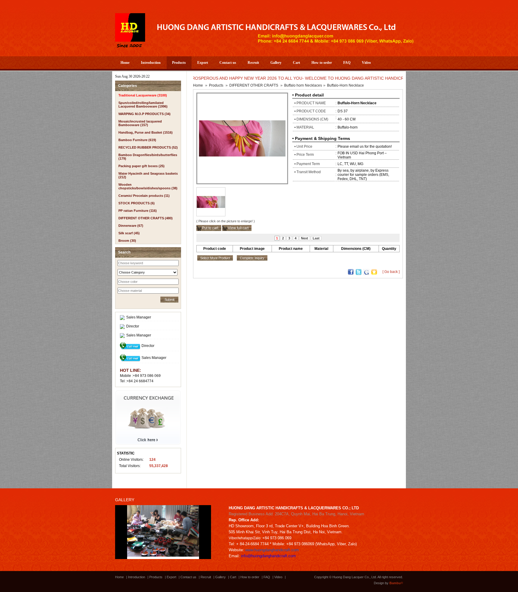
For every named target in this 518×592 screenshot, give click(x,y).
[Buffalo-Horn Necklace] (242, 138)
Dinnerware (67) (130, 225)
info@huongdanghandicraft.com (268, 556)
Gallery (275, 63)
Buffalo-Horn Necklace (345, 85)
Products (179, 63)
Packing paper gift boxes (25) (141, 166)
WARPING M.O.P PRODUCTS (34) (144, 114)
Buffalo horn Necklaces (303, 85)
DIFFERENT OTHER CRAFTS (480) (145, 218)
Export (202, 63)
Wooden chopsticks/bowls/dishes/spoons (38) (147, 186)
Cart (296, 63)
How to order (321, 63)
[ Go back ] (391, 272)
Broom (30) (127, 240)
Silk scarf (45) (129, 233)
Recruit (253, 63)
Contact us (227, 63)
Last (316, 238)
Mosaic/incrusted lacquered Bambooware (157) (140, 123)
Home (125, 63)
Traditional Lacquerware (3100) (142, 95)
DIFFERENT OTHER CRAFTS (253, 85)
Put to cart (209, 228)
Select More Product (215, 258)
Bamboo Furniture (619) (137, 140)
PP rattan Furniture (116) (137, 210)
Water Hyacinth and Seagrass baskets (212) (148, 175)
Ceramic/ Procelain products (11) (144, 195)
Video (366, 63)
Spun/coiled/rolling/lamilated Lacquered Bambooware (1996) (143, 104)
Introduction (151, 63)
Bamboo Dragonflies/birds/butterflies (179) (147, 156)
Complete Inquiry (252, 258)
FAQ (346, 63)
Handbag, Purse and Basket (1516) (145, 132)
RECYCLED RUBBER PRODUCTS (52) (148, 147)
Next (304, 238)
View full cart (238, 228)
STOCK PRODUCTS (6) (136, 203)
